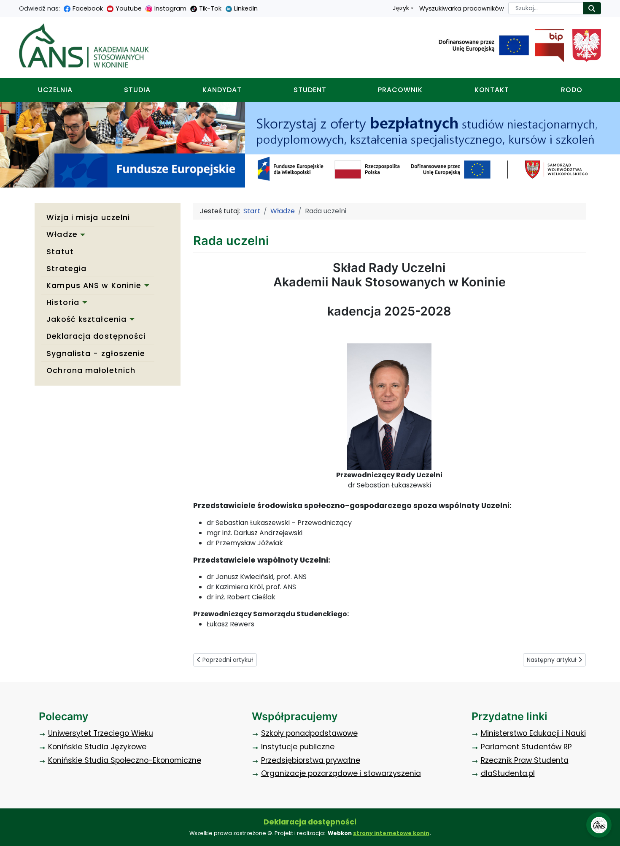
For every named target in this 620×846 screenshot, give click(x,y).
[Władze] (81, 235)
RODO (571, 90)
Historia (62, 302)
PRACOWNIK (400, 90)
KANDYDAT (222, 90)
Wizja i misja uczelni (88, 217)
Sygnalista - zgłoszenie (95, 353)
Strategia (66, 269)
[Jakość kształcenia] (130, 319)
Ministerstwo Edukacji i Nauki (533, 733)
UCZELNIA (55, 90)
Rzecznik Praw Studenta (525, 760)
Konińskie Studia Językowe (97, 747)
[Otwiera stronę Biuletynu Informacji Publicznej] (546, 46)
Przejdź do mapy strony (6, 6)
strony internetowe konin (391, 833)
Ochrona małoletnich (90, 370)
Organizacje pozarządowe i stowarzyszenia (341, 773)
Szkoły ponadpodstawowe (309, 733)
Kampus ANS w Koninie (93, 285)
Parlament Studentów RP (526, 747)
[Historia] (83, 302)
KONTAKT (491, 90)
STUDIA (137, 90)
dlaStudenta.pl (508, 773)
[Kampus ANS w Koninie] (145, 285)
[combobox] (545, 8)
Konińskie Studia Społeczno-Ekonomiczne (124, 760)
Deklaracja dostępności (96, 336)
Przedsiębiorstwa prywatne (310, 760)
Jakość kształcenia (86, 319)
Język (401, 8)
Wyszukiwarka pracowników (461, 8)
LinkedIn (246, 8)
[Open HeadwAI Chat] (599, 825)
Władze (62, 234)
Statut (60, 252)
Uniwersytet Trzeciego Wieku (100, 733)
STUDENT (310, 90)
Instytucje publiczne (297, 747)
